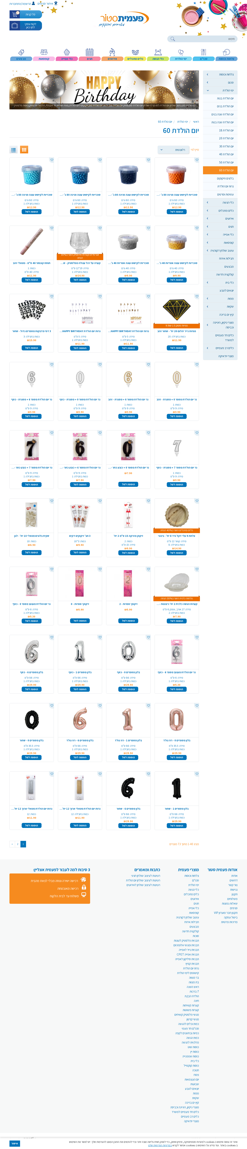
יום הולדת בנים (225, 106)
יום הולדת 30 (226, 146)
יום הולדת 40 (226, 154)
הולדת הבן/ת (192, 996)
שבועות (194, 1084)
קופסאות (229, 242)
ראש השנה (193, 987)
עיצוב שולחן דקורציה (222, 250)
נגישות (234, 890)
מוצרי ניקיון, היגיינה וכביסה (223, 324)
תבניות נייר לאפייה (189, 950)
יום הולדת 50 (226, 162)
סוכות (196, 936)
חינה (196, 1001)
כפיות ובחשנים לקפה (187, 1033)
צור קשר (233, 885)
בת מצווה (194, 982)
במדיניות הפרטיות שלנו (160, 1145)
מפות (231, 298)
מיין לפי (195, 150)
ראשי (196, 122)
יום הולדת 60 (226, 170)
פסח (196, 1075)
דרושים (234, 880)
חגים (231, 226)
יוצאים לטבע (227, 290)
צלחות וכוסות (226, 74)
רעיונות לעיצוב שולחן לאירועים (143, 885)
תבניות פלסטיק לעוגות (186, 940)
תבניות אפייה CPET (188, 954)
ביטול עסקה (231, 917)
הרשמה (26, 4)
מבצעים (229, 266)
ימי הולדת (228, 90)
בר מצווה (194, 978)
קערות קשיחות (191, 1005)
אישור (14, 1143)
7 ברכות (194, 991)
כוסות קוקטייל (191, 1066)
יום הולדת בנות (225, 98)
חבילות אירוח (226, 258)
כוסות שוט (193, 1047)
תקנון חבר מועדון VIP (226, 913)
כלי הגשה (228, 202)
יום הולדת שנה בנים (222, 114)
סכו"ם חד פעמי (190, 1028)
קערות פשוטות (191, 1010)
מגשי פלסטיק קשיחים (186, 1015)
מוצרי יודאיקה (226, 356)
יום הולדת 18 (226, 130)
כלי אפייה (228, 234)
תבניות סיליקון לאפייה (187, 959)
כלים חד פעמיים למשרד (224, 337)
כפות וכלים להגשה (188, 1024)
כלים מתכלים (226, 210)
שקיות (230, 306)
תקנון (235, 894)
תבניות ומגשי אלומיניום (186, 945)
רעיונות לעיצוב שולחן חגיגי (145, 876)
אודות (234, 876)
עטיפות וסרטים (225, 194)
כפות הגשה (192, 1038)
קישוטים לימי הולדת (188, 973)
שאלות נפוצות (230, 903)
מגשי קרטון (193, 1019)
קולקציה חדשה (225, 274)
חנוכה (195, 1070)
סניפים (234, 908)
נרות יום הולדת (225, 186)
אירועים (229, 218)
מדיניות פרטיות (229, 922)
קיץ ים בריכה (226, 314)
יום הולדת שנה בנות (222, 122)
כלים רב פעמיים (225, 348)
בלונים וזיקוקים (225, 178)
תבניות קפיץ (192, 964)
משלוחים (232, 899)
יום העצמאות (192, 1079)
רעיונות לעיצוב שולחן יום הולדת (143, 880)
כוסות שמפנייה (191, 1056)
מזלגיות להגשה (190, 1042)
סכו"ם (195, 880)
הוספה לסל (176, 211)
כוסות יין (194, 1052)
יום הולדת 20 (226, 138)
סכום (231, 82)
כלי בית (229, 282)
